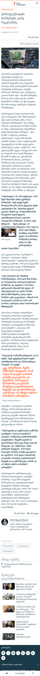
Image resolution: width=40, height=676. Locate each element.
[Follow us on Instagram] (23, 653)
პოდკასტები (20, 673)
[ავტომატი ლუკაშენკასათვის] (9, 636)
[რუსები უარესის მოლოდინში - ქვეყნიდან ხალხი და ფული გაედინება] (9, 624)
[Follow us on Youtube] (13, 653)
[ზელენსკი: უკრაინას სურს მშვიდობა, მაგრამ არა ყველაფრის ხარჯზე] (9, 586)
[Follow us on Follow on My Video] (18, 653)
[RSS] (33, 653)
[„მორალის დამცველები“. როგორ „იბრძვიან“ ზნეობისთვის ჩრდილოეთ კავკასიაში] (9, 596)
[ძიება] (33, 673)
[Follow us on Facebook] (3, 653)
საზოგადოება (7, 9)
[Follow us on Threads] (28, 653)
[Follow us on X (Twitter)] (8, 653)
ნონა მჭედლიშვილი (9, 27)
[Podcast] (3, 658)
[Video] (7, 673)
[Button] (33, 37)
